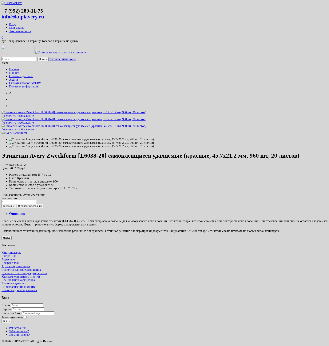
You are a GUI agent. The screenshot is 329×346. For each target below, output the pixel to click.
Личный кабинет (20, 31)
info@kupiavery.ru (23, 17)
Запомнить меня (12, 317)
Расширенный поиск (62, 59)
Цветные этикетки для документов (24, 273)
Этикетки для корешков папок (21, 269)
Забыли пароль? (19, 334)
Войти (6, 321)
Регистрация (17, 327)
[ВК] (60, 52)
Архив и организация (16, 266)
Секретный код (12, 313)
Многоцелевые (11, 252)
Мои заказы (16, 27)
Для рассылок (10, 262)
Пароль (7, 309)
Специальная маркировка (18, 280)
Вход (12, 24)
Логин (6, 305)
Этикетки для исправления (19, 290)
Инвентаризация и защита (19, 286)
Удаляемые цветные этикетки (21, 276)
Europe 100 (9, 256)
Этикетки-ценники (14, 283)
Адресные (8, 259)
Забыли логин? (19, 331)
